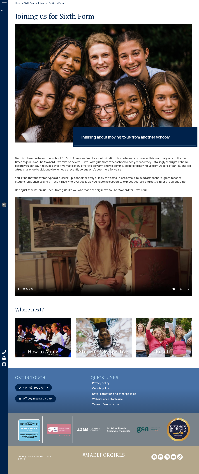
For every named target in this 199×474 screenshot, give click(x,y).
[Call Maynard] (4, 352)
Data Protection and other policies (114, 394)
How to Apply (43, 351)
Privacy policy (101, 383)
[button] (4, 4)
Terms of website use (106, 404)
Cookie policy (101, 388)
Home (18, 3)
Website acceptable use (107, 399)
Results (164, 351)
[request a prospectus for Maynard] (4, 358)
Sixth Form (29, 3)
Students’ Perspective (103, 351)
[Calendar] (4, 364)
